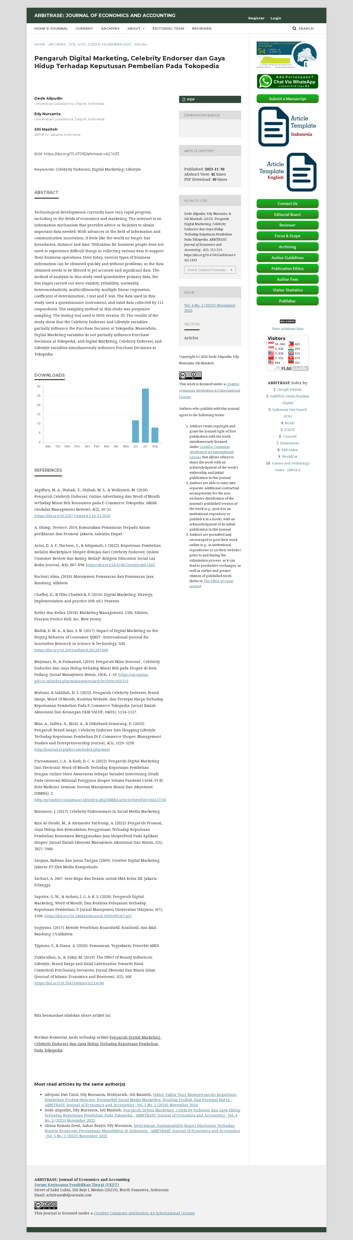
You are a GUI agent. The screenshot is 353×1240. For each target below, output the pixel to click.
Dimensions (289, 443)
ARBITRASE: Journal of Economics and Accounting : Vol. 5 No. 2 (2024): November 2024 (121, 1104)
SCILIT (289, 429)
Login (276, 18)
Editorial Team (168, 28)
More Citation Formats (207, 270)
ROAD (289, 423)
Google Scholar (290, 389)
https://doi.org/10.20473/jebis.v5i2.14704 (69, 983)
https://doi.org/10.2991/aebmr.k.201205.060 (71, 649)
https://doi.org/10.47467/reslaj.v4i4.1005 (120, 564)
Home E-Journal (51, 28)
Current (84, 28)
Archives (110, 28)
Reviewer (202, 28)
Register (256, 18)
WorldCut (289, 456)
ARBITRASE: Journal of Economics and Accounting (104, 15)
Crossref (289, 436)
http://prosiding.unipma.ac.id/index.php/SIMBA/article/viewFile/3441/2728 (100, 799)
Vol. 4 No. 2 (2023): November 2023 (100, 44)
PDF (190, 99)
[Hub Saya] (288, 87)
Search (305, 28)
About (134, 28)
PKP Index (289, 449)
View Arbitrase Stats (288, 328)
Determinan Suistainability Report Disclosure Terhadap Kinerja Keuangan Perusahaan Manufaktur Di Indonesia (140, 1128)
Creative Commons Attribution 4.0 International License (209, 390)
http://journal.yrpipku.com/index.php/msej (72, 749)
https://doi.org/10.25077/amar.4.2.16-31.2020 (72, 515)
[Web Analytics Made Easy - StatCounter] (287, 322)
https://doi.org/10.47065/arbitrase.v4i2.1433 (81, 154)
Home (39, 44)
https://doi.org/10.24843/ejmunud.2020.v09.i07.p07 (88, 915)
